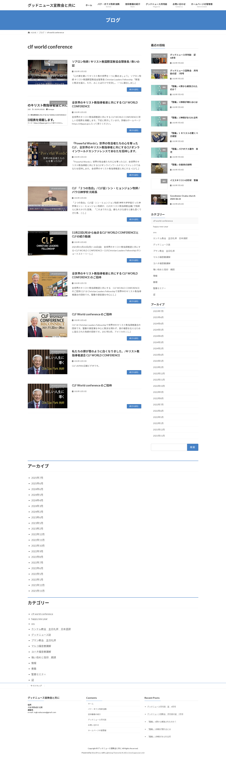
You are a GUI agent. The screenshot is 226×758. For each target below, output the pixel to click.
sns (155, 232)
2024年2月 (158, 348)
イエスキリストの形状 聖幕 (184, 180)
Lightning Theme (112, 753)
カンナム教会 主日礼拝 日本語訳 (170, 238)
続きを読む (134, 89)
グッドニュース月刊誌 (97, 720)
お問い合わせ (93, 725)
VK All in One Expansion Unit (133, 753)
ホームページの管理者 (97, 730)
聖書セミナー (159, 288)
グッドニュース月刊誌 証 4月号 (161, 706)
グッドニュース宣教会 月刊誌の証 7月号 (165, 714)
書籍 (155, 282)
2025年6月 (158, 317)
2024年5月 (158, 330)
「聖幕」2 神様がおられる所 (184, 117)
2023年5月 (158, 361)
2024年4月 (158, 336)
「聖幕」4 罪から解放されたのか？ (161, 721)
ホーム (90, 704)
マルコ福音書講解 (161, 257)
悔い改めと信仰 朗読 (164, 269)
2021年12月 (159, 429)
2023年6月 (158, 354)
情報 (155, 275)
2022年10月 (159, 386)
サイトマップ (36, 686)
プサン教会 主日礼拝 (164, 251)
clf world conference (163, 220)
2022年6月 (158, 410)
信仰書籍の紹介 (94, 714)
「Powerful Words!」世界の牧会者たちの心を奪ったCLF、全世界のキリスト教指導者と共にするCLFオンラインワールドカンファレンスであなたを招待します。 (106, 147)
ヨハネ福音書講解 (161, 263)
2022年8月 (158, 398)
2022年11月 (159, 379)
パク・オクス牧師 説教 (97, 709)
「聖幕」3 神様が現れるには (184, 102)
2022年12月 (159, 373)
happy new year (160, 226)
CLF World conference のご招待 (92, 314)
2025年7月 (158, 311)
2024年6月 (158, 323)
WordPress (96, 753)
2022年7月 (158, 404)
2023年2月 (158, 367)
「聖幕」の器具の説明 (181, 164)
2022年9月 (158, 392)
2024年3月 (158, 342)
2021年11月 (159, 436)
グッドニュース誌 (161, 244)
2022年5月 (158, 417)
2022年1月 (158, 423)
